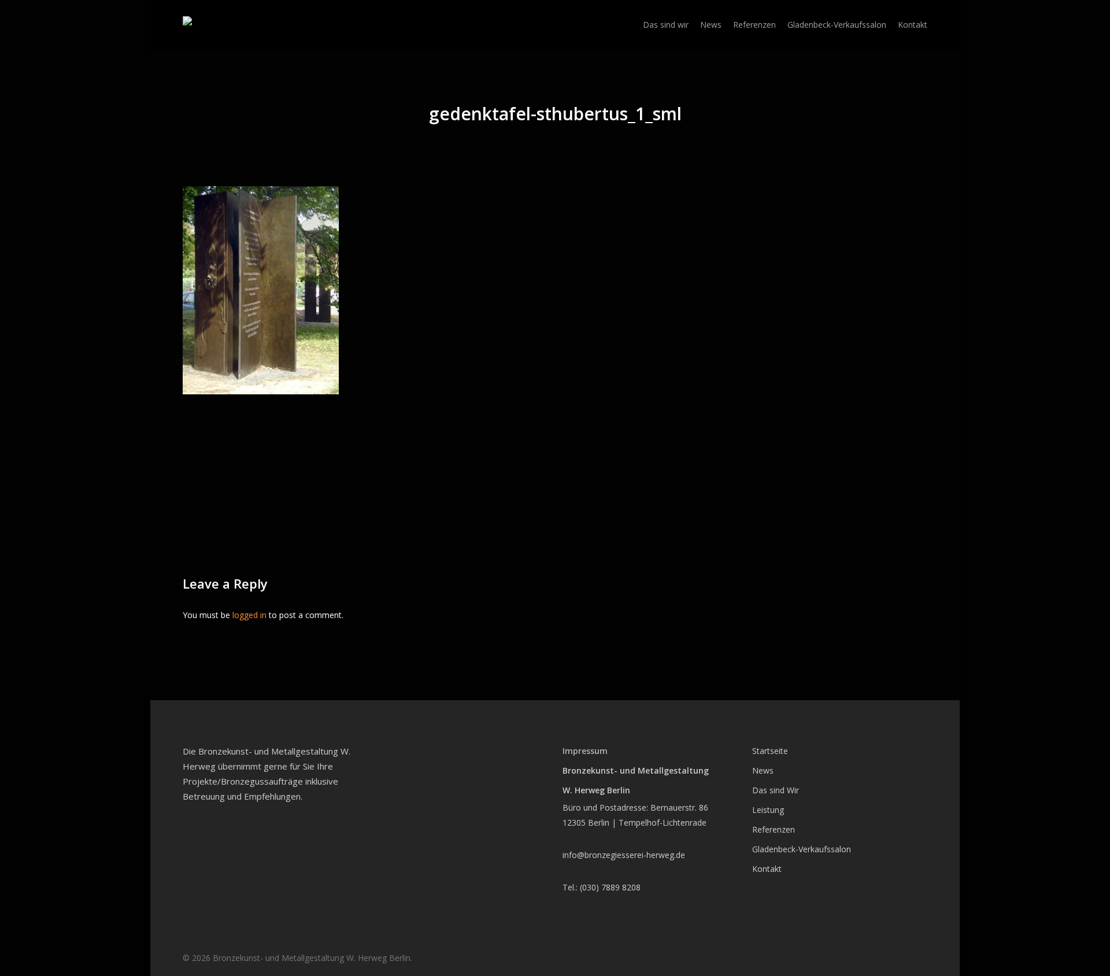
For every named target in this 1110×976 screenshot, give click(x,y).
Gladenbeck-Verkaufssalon (801, 849)
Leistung (768, 809)
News (763, 770)
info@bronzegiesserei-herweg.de (624, 854)
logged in (249, 614)
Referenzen (773, 829)
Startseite (770, 750)
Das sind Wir (775, 790)
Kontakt (767, 868)
